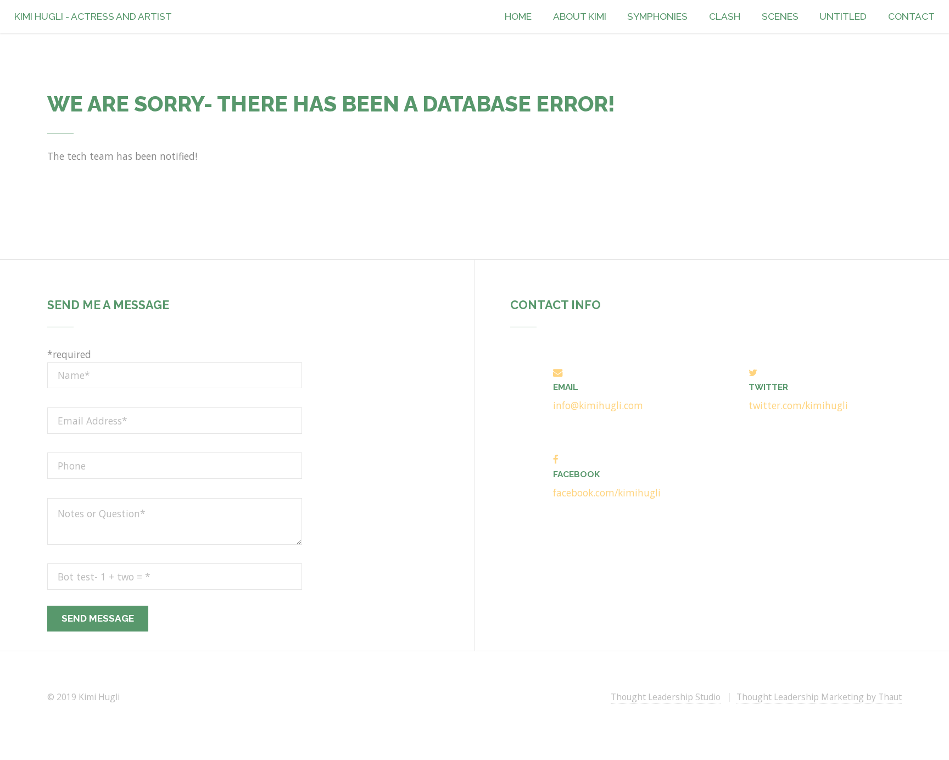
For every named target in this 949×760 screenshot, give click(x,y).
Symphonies (657, 16)
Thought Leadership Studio (666, 697)
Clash (724, 16)
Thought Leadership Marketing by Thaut (819, 697)
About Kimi (579, 16)
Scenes (780, 16)
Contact (911, 16)
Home (518, 16)
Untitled (843, 16)
